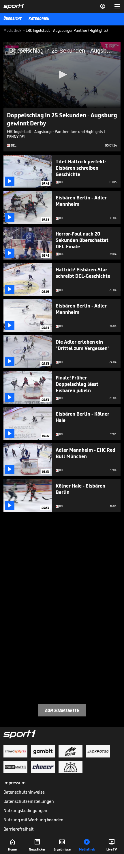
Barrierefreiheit (18, 829)
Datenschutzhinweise (24, 792)
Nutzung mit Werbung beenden (33, 819)
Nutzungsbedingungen (25, 810)
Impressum (14, 783)
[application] (62, 75)
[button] (62, 74)
